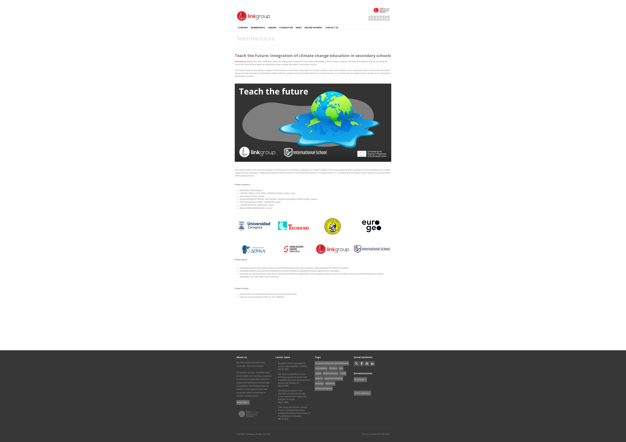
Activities (333, 368)
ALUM (343, 373)
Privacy (365, 434)
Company (243, 27)
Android (318, 378)
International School (244, 61)
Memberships (258, 27)
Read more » (243, 402)
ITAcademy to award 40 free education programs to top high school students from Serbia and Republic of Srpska (292, 395)
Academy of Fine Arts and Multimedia (331, 363)
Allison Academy (330, 373)
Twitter (370, 18)
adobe (318, 373)
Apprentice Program (333, 378)
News (299, 27)
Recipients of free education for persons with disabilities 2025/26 (292, 365)
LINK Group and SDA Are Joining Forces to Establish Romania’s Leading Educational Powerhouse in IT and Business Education (294, 411)
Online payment (313, 27)
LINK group (385, 434)
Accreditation (321, 368)
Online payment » (362, 393)
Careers (272, 27)
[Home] (253, 16)
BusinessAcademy (323, 388)
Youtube (381, 18)
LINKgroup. (250, 434)
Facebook (376, 18)
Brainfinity (330, 383)
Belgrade (319, 383)
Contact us (331, 27)
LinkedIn (387, 18)
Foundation (286, 27)
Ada (341, 368)
